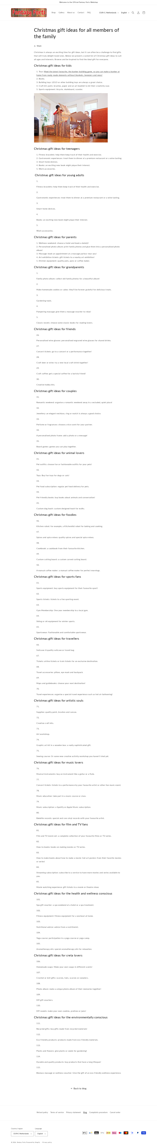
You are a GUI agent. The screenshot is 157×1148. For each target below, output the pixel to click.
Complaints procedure (98, 1112)
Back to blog (80, 1088)
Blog (85, 1112)
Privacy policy (47, 1142)
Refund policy (42, 1112)
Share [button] (39, 46)
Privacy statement (73, 1112)
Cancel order (115, 1112)
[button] (133, 12)
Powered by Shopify (33, 1142)
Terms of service (57, 1112)
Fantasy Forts (21, 1142)
